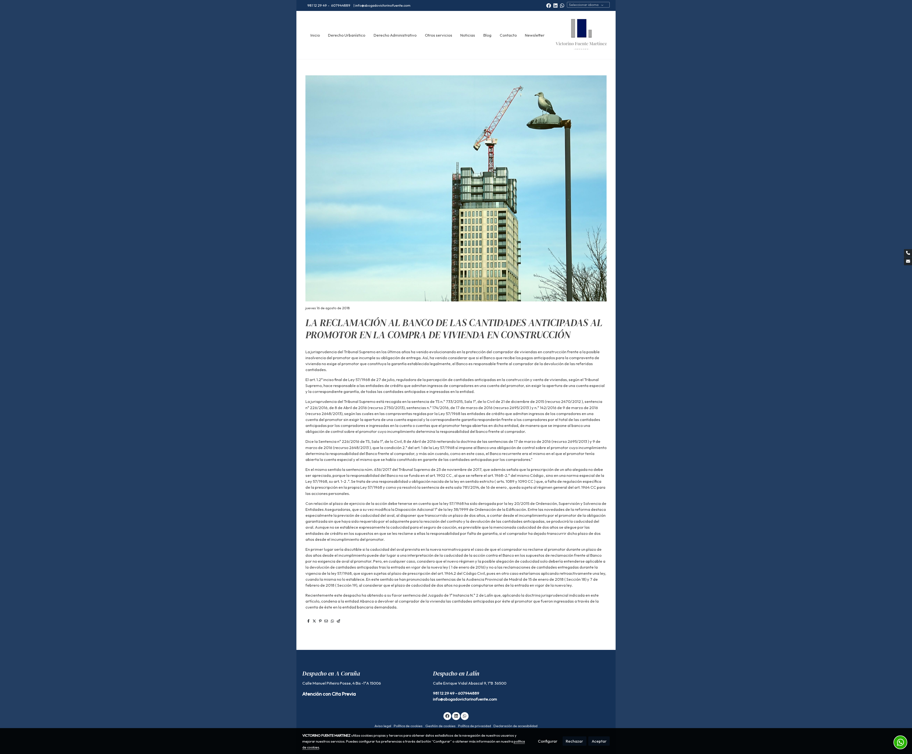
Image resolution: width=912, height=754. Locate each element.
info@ (438, 698)
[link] (581, 35)
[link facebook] (548, 5)
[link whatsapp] (562, 5)
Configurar (547, 741)
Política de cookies (408, 726)
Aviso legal (383, 726)
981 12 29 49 (317, 5)
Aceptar (599, 741)
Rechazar (574, 741)
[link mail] (908, 261)
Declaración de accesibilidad (515, 726)
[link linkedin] (555, 5)
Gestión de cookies (440, 726)
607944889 (341, 5)
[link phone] (908, 253)
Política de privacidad (474, 726)
